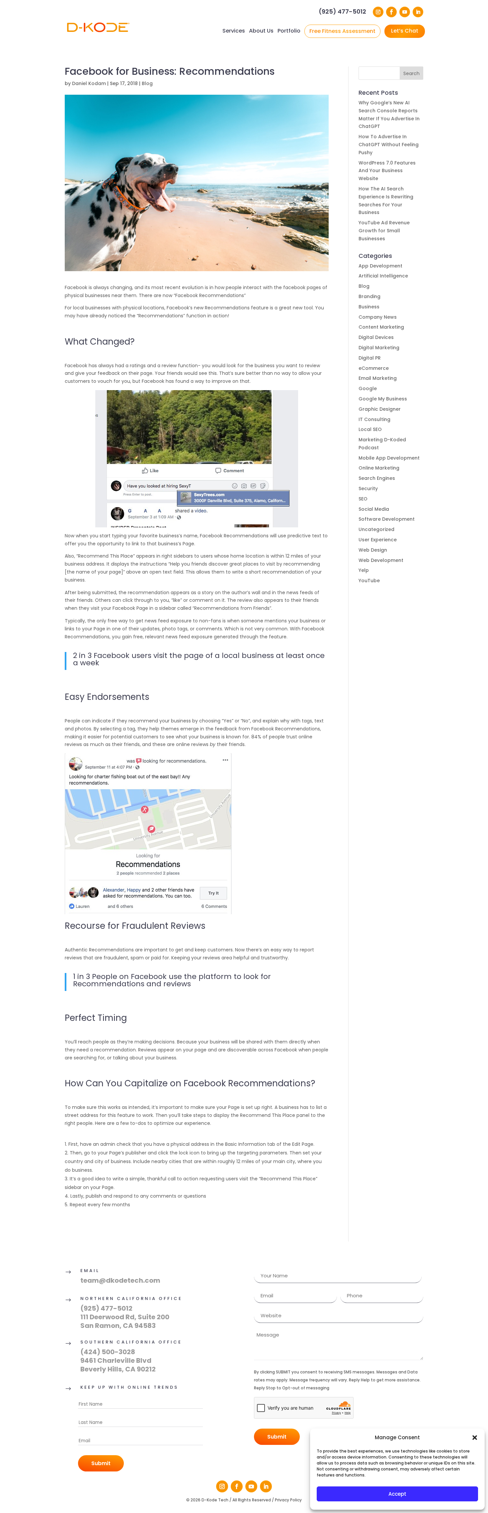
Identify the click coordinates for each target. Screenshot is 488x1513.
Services (233, 31)
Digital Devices (376, 337)
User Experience (378, 539)
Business (369, 306)
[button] (474, 1437)
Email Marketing (378, 378)
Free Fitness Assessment (342, 31)
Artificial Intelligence (383, 275)
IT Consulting (374, 419)
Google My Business (383, 398)
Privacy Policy (288, 1500)
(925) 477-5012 (342, 12)
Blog (147, 83)
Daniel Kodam (89, 83)
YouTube (369, 580)
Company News (378, 317)
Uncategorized (376, 529)
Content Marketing (381, 327)
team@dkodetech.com (120, 1280)
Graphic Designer (380, 409)
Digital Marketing (379, 347)
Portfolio (289, 31)
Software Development (387, 519)
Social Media (374, 509)
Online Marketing (379, 468)
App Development (380, 266)
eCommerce (374, 368)
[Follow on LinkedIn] (418, 12)
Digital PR (370, 358)
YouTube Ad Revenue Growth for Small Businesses (384, 230)
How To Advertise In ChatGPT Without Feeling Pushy (389, 144)
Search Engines (377, 478)
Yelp (364, 570)
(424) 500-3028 (107, 1351)
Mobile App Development (389, 458)
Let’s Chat (404, 31)
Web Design (373, 550)
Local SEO (370, 429)
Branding (369, 296)
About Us (261, 31)
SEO (363, 498)
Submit (101, 1463)
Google (368, 388)
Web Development (381, 560)
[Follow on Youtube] (404, 12)
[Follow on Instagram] (378, 12)
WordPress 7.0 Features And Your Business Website (387, 171)
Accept (397, 1493)
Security (368, 488)
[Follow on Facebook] (391, 12)
